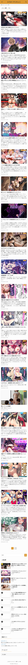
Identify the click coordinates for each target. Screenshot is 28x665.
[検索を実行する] (25, 555)
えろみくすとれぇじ (14, 2)
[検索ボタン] (26, 2)
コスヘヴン (3, 644)
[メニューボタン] (2, 2)
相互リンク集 (18, 661)
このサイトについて (11, 661)
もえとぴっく (4, 640)
